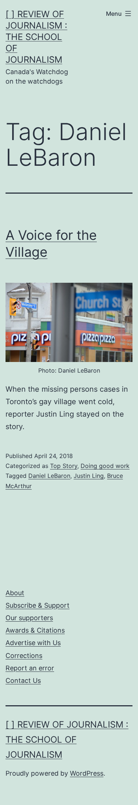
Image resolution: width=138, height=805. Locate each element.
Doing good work (105, 465)
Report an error (30, 668)
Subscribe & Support (38, 605)
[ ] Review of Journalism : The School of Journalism (36, 37)
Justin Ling (89, 475)
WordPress (86, 773)
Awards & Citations (35, 630)
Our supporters (29, 618)
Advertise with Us (33, 643)
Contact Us (23, 680)
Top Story (63, 465)
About (15, 593)
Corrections (24, 655)
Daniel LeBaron (49, 475)
